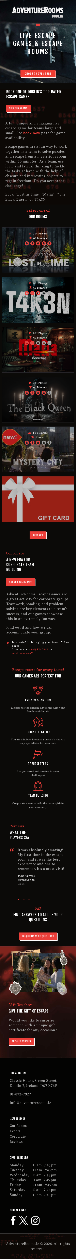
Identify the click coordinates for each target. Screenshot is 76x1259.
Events (15, 1131)
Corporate (18, 1136)
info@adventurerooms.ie (30, 1103)
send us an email (23, 653)
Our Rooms (18, 1126)
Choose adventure (38, 73)
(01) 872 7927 (39, 650)
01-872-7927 (20, 1094)
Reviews (16, 1142)
